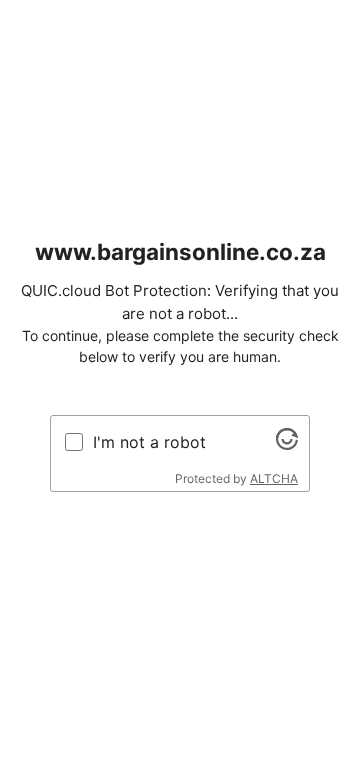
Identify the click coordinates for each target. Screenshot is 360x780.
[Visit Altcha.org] (287, 444)
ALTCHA (274, 478)
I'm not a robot (149, 442)
